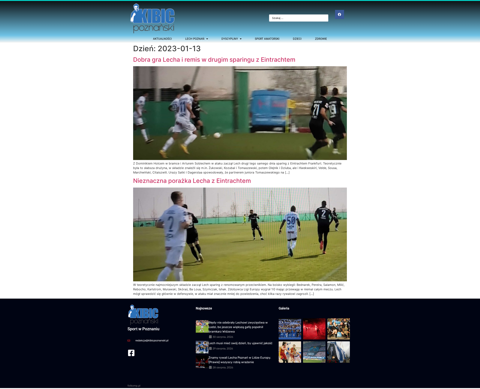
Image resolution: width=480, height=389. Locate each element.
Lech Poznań (194, 39)
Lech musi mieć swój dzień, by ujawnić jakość (240, 343)
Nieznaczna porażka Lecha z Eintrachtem (192, 180)
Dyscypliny (229, 39)
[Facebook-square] (131, 353)
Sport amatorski (267, 39)
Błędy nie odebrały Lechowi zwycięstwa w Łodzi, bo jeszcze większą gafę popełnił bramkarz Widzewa (238, 327)
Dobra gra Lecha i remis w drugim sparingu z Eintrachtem (214, 59)
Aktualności (162, 39)
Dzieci (297, 39)
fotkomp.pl (134, 385)
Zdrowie (321, 39)
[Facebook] (339, 14)
